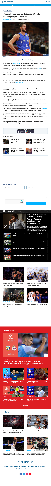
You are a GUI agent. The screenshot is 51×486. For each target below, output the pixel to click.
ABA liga (5, 428)
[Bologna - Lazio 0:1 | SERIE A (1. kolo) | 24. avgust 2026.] (37, 391)
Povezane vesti (8, 136)
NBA (29, 178)
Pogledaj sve (43, 211)
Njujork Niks (36, 178)
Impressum (23, 466)
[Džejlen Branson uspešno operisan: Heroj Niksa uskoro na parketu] (6, 151)
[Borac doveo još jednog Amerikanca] (37, 422)
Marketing (27, 468)
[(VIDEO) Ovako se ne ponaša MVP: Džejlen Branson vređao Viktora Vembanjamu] (37, 295)
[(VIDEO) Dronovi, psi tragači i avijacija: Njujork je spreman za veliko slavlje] (13, 295)
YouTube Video (8, 330)
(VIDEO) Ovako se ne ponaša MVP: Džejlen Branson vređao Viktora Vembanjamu (37, 305)
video (11, 466)
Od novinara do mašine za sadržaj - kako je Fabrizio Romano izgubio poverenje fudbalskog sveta (36, 219)
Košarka (13, 178)
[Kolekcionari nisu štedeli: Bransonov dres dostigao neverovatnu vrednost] (29, 141)
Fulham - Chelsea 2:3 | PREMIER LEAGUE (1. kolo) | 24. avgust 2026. (13, 382)
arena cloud (17, 466)
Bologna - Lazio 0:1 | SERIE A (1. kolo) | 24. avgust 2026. (37, 400)
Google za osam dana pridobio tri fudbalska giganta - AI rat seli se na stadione (29, 234)
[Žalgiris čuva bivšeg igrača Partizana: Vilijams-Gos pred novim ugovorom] (37, 444)
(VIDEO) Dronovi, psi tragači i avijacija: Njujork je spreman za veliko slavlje (12, 305)
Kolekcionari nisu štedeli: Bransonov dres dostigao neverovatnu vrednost (39, 141)
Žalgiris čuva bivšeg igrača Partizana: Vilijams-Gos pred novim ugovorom (36, 453)
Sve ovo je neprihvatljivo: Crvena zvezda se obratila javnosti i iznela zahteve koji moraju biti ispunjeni (13, 432)
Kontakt (33, 468)
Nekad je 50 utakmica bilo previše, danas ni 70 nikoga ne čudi (28, 255)
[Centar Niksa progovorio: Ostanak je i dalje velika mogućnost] (13, 274)
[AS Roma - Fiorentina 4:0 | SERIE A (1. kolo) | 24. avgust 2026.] (37, 374)
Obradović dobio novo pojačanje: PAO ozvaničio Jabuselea (39, 150)
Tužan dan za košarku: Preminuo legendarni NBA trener (17, 141)
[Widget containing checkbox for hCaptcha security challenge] (14, 201)
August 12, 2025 (19, 82)
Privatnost (42, 466)
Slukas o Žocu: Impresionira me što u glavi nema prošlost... (13, 5)
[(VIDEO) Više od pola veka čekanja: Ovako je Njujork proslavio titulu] (37, 274)
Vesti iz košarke (8, 10)
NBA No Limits (6, 280)
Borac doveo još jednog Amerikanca (35, 431)
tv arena (20, 478)
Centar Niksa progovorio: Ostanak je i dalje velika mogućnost (13, 284)
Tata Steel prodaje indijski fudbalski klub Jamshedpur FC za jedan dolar (29, 241)
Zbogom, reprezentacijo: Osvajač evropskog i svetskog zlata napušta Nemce (13, 453)
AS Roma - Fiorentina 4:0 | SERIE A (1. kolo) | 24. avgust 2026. (37, 382)
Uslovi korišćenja (20, 468)
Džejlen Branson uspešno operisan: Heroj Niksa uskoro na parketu (17, 150)
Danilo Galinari (16, 63)
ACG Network (31, 466)
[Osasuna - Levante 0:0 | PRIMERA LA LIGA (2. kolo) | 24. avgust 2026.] (13, 391)
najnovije (6, 466)
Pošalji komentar (36, 203)
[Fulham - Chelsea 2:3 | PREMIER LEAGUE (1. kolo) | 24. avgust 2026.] (13, 374)
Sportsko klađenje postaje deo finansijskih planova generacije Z (29, 248)
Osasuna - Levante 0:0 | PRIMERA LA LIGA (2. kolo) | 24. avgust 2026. (13, 400)
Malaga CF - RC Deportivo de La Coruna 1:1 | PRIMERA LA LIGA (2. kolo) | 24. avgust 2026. (23, 362)
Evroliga (29, 450)
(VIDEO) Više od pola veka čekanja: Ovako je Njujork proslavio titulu (37, 284)
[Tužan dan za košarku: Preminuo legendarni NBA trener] (6, 141)
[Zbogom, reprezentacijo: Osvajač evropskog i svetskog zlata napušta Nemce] (13, 444)
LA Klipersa (44, 108)
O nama (37, 466)
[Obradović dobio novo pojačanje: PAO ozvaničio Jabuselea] (29, 151)
